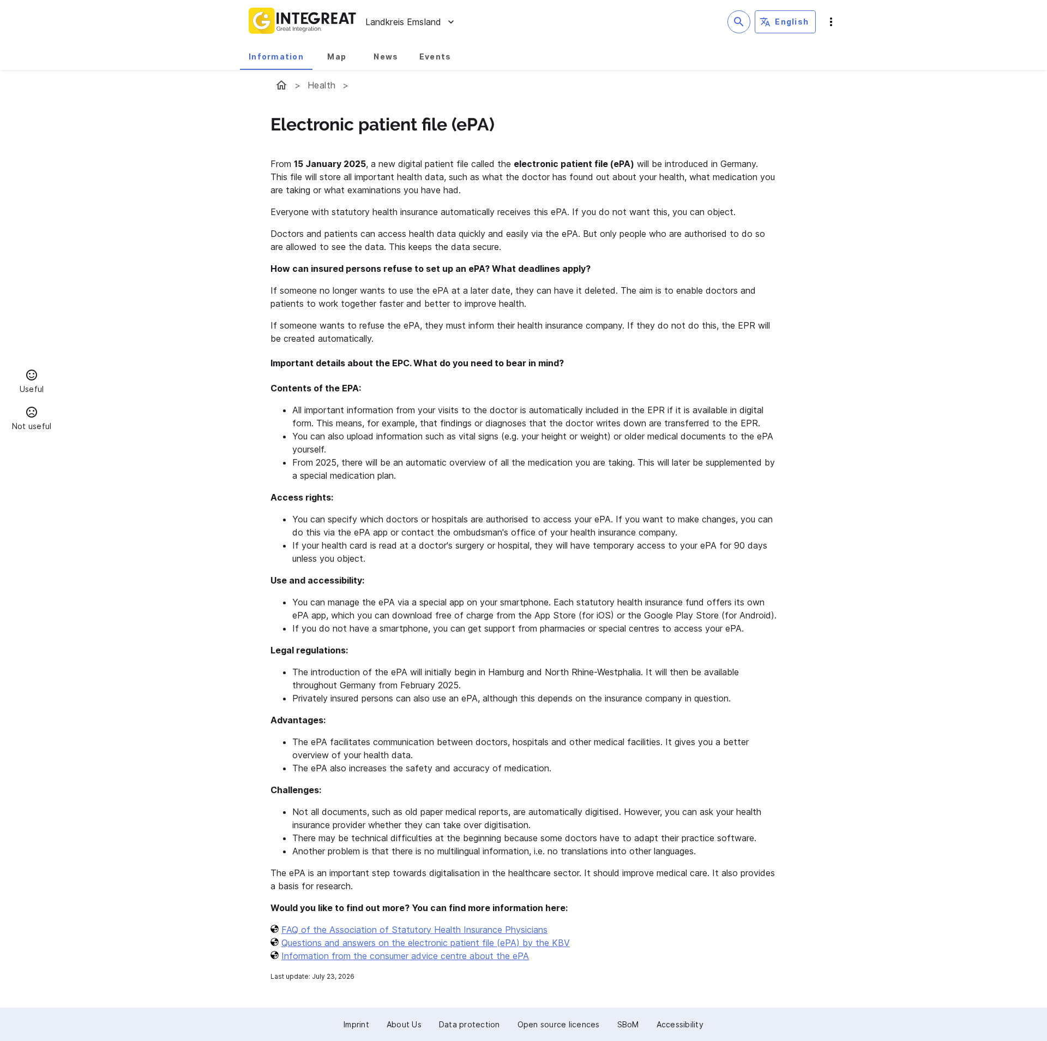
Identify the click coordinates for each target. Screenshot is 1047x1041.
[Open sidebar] (831, 22)
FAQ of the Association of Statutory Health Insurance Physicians (414, 929)
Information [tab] (276, 56)
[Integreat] (303, 22)
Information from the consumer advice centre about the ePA (405, 955)
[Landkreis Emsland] (281, 85)
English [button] (792, 21)
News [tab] (386, 56)
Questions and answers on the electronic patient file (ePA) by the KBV (425, 942)
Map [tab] (336, 56)
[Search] (738, 21)
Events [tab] (435, 56)
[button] (31, 382)
